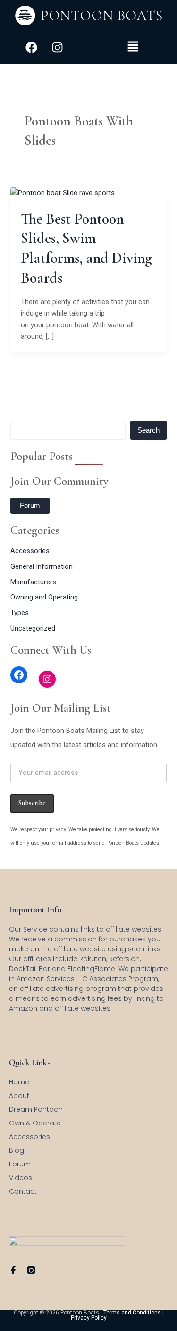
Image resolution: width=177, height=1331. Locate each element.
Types (19, 612)
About (19, 1095)
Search (148, 430)
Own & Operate (35, 1123)
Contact (23, 1191)
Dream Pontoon (36, 1109)
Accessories (30, 551)
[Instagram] (47, 679)
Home (19, 1082)
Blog (16, 1150)
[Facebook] (18, 674)
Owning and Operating (44, 597)
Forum (30, 505)
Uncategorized (32, 628)
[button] (132, 47)
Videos (20, 1177)
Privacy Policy (89, 1317)
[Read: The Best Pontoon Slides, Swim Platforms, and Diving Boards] (62, 192)
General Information (41, 566)
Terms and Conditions (132, 1312)
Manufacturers (33, 582)
